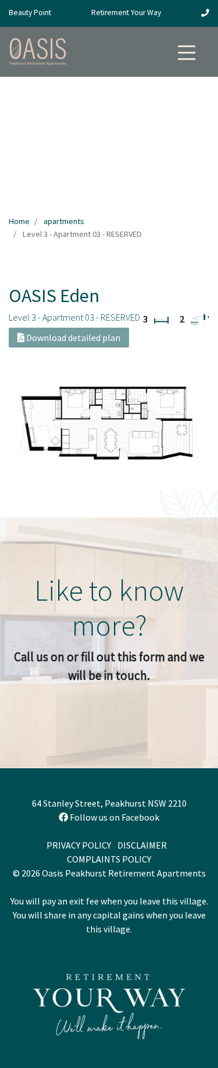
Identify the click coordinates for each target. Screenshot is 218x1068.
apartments (64, 221)
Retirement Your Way (126, 12)
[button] (186, 49)
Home (19, 221)
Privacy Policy (79, 845)
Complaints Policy (109, 859)
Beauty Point (30, 12)
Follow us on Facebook (113, 817)
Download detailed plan (72, 337)
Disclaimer (142, 845)
